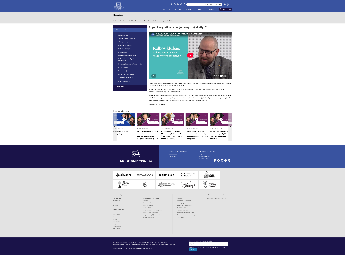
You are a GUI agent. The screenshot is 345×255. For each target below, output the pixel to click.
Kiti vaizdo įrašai (123, 67)
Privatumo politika (219, 247)
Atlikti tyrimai (180, 217)
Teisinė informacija (118, 216)
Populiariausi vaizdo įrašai (126, 74)
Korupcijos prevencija (183, 203)
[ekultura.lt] (123, 175)
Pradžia (115, 21)
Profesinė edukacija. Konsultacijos (186, 215)
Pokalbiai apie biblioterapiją (127, 55)
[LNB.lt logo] (118, 6)
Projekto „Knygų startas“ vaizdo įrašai (130, 64)
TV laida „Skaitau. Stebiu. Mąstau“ (128, 38)
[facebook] (215, 160)
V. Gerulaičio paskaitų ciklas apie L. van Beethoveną (130, 59)
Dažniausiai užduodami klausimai (122, 231)
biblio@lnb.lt (164, 242)
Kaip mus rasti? (173, 154)
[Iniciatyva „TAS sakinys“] (187, 184)
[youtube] (222, 160)
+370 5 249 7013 (210, 154)
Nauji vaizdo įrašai (124, 71)
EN (231, 4)
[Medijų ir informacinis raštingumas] (209, 184)
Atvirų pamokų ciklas (124, 42)
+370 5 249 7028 (210, 151)
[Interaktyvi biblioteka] (166, 175)
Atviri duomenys (181, 207)
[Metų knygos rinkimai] (144, 184)
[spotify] (229, 160)
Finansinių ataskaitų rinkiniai (150, 212)
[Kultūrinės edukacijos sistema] (123, 184)
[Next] (230, 127)
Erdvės (188, 9)
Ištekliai (178, 9)
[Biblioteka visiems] (166, 184)
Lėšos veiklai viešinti (148, 217)
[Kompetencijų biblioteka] (187, 175)
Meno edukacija (123, 52)
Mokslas (199, 9)
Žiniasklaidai (116, 214)
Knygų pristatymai (124, 81)
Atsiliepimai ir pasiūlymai (184, 200)
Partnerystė (116, 205)
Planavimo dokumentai (149, 203)
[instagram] (225, 160)
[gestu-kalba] (228, 4)
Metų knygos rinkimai (125, 45)
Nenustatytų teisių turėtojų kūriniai (216, 198)
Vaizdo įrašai (124, 21)
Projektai (210, 9)
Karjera (115, 219)
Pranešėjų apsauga (182, 210)
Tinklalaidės (120, 86)
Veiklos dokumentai (118, 203)
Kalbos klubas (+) (136, 21)
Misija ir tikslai (116, 200)
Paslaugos (166, 9)
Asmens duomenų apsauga (184, 205)
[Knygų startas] (209, 175)
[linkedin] (218, 160)
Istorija (115, 224)
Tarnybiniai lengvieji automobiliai (152, 215)
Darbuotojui (227, 9)
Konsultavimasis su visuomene (185, 212)
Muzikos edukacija (124, 49)
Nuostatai (145, 200)
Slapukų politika (117, 248)
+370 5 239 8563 (203, 158)
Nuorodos (180, 198)
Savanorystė (116, 221)
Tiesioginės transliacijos (125, 78)
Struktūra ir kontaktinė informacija (122, 212)
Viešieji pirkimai (147, 207)
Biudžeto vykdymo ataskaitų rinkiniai (153, 210)
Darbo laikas (116, 228)
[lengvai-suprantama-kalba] (225, 4)
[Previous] (115, 127)
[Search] (220, 4)
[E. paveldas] (144, 175)
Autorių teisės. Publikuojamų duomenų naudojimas (138, 248)
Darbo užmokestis (148, 205)
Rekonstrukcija (117, 226)
